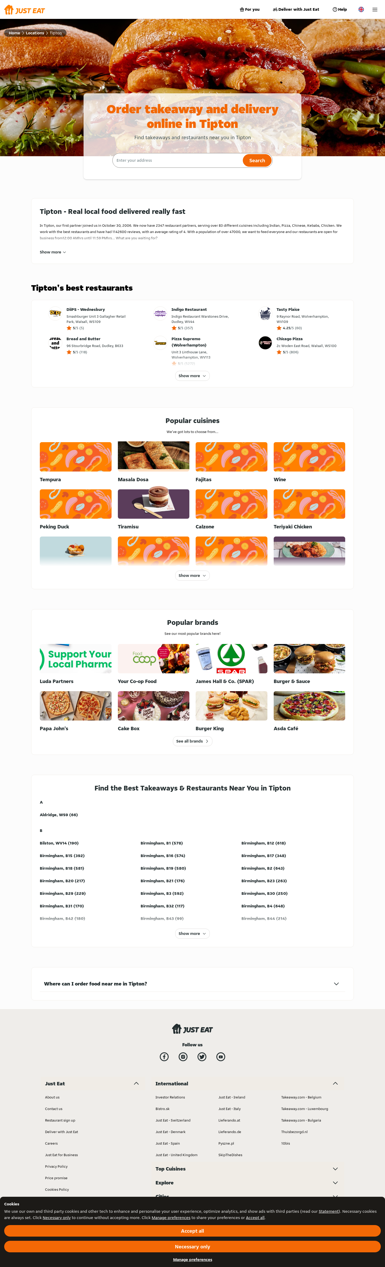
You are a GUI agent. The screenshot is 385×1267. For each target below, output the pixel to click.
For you (252, 9)
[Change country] (361, 9)
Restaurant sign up (60, 1120)
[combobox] (177, 160)
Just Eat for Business (61, 1154)
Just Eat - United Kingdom (176, 1154)
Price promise (56, 1178)
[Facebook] (164, 1057)
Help (342, 9)
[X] (202, 1057)
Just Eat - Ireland (231, 1097)
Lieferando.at (229, 1120)
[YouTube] (221, 1057)
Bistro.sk (162, 1108)
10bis (285, 1143)
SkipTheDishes (230, 1154)
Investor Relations (170, 1097)
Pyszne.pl (226, 1143)
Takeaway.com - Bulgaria (301, 1120)
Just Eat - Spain (168, 1143)
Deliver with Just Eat (298, 9)
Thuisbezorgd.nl (294, 1131)
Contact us (53, 1108)
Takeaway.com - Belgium (301, 1097)
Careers (51, 1143)
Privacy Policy (56, 1166)
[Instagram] (183, 1057)
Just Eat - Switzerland (173, 1120)
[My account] (375, 9)
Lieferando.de (229, 1131)
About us (52, 1097)
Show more (50, 252)
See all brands (189, 741)
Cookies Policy (57, 1189)
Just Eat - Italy (229, 1108)
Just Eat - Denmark (170, 1131)
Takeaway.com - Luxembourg (304, 1108)
